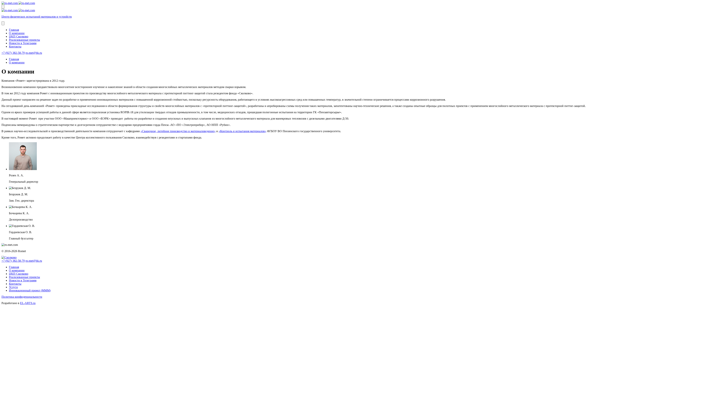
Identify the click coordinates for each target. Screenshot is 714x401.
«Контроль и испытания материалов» (242, 131)
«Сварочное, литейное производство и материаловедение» (178, 131)
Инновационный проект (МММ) (30, 290)
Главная (14, 29)
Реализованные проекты (24, 39)
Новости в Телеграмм (22, 43)
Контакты (15, 46)
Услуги (13, 287)
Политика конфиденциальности (21, 296)
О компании (17, 33)
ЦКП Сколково (18, 36)
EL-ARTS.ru (28, 303)
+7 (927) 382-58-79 (13, 52)
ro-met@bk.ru (33, 52)
